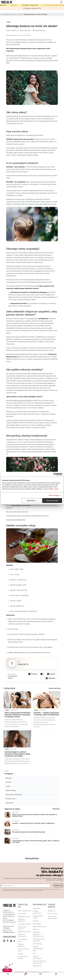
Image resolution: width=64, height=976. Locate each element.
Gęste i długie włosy (24, 911)
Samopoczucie (10, 798)
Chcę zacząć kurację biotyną (15, 520)
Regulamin (36, 908)
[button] (61, 1)
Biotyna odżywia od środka (23, 400)
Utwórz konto (52, 913)
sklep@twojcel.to (8, 932)
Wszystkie (56, 809)
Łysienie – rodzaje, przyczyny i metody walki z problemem (46, 714)
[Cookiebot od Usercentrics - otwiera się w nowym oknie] (55, 474)
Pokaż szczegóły (54, 495)
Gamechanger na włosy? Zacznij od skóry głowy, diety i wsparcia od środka (17, 754)
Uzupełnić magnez (24, 924)
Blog (14, 14)
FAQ (34, 953)
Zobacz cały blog (54, 688)
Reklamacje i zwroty (39, 926)
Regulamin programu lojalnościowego (38, 934)
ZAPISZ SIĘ (58, 885)
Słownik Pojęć (37, 944)
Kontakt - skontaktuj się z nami (38, 948)
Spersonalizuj (31, 500)
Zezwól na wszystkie (52, 500)
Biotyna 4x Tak (11, 356)
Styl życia (9, 778)
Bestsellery (8, 5)
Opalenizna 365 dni (24, 931)
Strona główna (5, 14)
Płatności (36, 929)
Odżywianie (9, 803)
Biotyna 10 (52, 354)
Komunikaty (37, 923)
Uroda (20, 14)
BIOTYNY (45, 318)
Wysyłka (35, 921)
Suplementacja (11, 790)
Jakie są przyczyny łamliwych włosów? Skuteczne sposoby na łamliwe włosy (17, 715)
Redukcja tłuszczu (24, 916)
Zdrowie (8, 782)
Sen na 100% (22, 913)
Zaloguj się (51, 911)
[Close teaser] (12, 964)
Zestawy (20, 954)
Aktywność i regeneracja (14, 794)
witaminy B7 (33, 318)
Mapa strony (37, 966)
